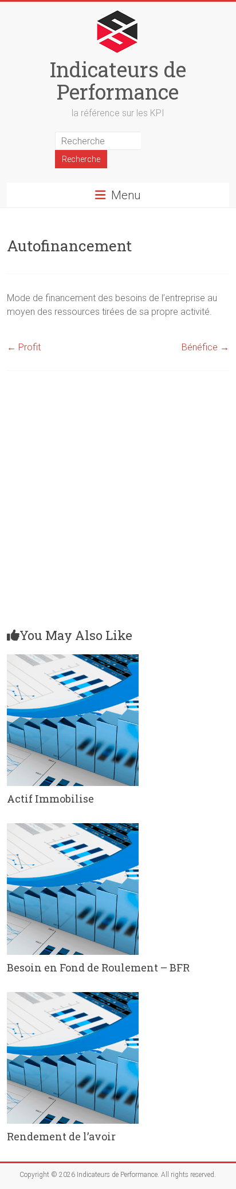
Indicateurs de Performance (118, 80)
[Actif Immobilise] (73, 659)
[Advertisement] (118, 503)
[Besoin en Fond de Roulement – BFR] (73, 828)
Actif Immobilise (50, 798)
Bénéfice (205, 347)
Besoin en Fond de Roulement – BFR (98, 967)
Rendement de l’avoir (61, 1136)
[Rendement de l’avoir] (73, 997)
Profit (24, 347)
